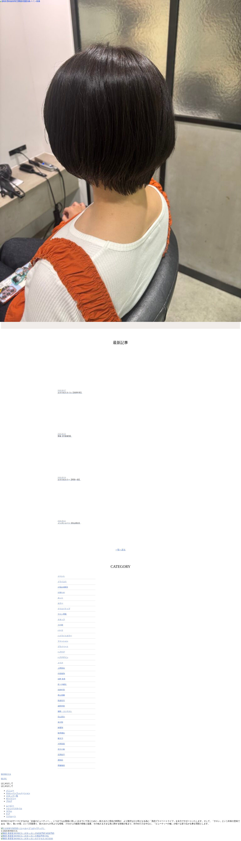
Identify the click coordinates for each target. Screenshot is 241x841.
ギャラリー (11, 798)
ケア (8, 814)
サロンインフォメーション (18, 793)
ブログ (9, 801)
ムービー (10, 806)
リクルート (11, 816)
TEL (47, 836)
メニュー (10, 791)
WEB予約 (49, 833)
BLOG (4, 779)
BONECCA (6, 774)
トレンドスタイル (14, 808)
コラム (9, 811)
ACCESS (49, 838)
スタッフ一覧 (12, 796)
